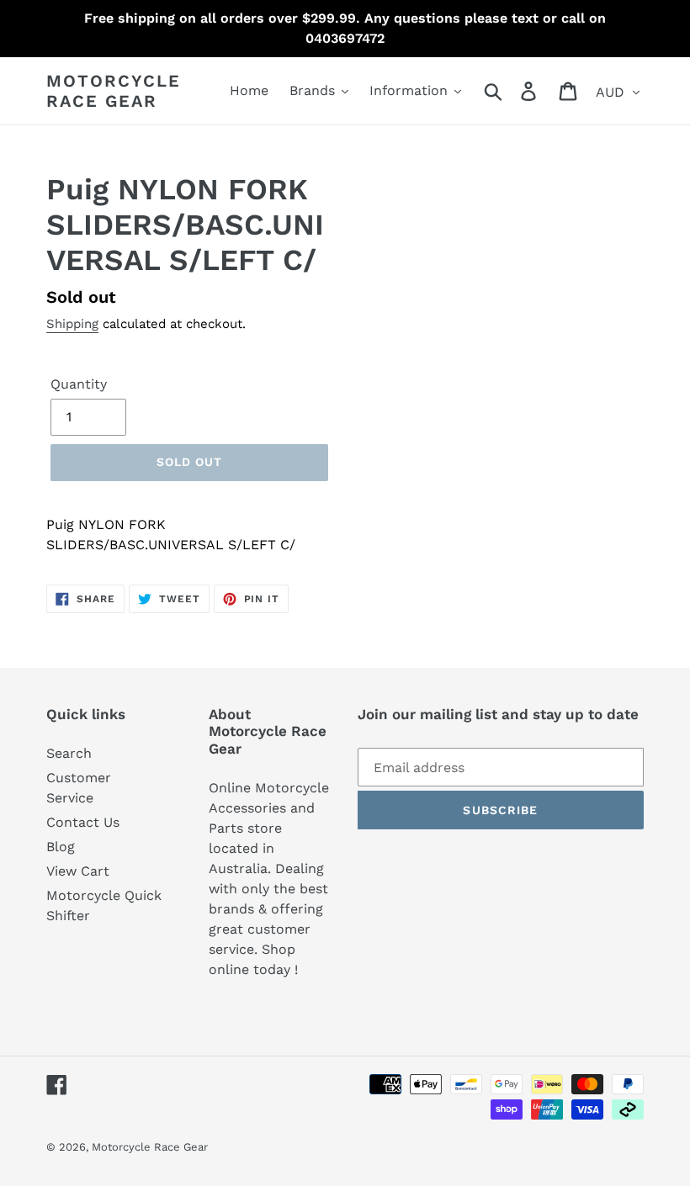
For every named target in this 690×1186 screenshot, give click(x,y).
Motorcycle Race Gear (113, 91)
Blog (60, 847)
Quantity (78, 384)
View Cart (77, 871)
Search (69, 753)
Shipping (72, 323)
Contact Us (82, 822)
